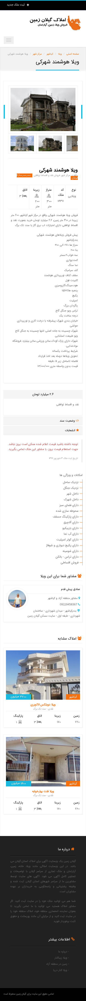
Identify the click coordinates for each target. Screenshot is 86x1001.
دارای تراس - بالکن (67, 556)
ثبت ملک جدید (16, 5)
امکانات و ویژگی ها (71, 475)
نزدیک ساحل (70, 482)
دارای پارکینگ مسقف (65, 516)
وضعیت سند (68, 420)
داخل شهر (72, 493)
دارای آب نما (71, 533)
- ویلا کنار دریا (61, 970)
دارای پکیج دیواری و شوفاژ (62, 545)
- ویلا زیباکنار (62, 958)
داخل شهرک (71, 499)
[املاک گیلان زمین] (55, 23)
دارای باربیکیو (70, 528)
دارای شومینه (70, 551)
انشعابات (70, 430)
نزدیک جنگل (70, 488)
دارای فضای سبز (68, 505)
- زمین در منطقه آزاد (57, 964)
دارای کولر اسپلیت (67, 539)
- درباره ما (63, 951)
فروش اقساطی (69, 562)
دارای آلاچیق (71, 522)
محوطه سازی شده (67, 511)
